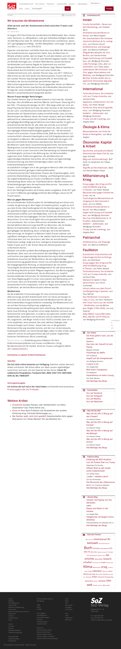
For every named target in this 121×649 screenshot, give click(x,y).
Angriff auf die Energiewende (99, 358)
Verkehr (95, 585)
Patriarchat (12, 609)
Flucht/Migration (14, 603)
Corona (96, 548)
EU (107, 552)
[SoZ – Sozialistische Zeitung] (11, 6)
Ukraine (102, 580)
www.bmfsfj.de (19, 349)
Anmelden (33, 645)
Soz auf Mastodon (94, 401)
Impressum (69, 618)
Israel (103, 562)
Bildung (11, 601)
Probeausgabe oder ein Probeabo (23, 389)
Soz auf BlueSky (93, 398)
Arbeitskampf (100, 539)
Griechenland (96, 562)
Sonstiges (68, 607)
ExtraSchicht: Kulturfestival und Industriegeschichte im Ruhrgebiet (97, 257)
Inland (11, 599)
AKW (38, 605)
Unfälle (39, 609)
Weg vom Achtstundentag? (95, 159)
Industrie (40, 620)
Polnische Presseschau (106, 577)
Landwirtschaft (42, 624)
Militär (110, 571)
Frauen (99, 555)
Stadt (10, 620)
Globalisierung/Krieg (15, 633)
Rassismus (89, 581)
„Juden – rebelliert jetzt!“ (97, 476)
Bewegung (40, 601)
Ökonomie (99, 574)
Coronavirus (104, 548)
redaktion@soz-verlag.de (104, 620)
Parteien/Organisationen (45, 599)
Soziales (10, 15)
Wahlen (100, 585)
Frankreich (93, 555)
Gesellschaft (13, 605)
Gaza (103, 555)
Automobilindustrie (104, 543)
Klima (87, 566)
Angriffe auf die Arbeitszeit (95, 167)
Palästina (106, 574)
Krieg (104, 567)
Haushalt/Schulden (43, 617)
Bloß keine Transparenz (96, 369)
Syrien (96, 581)
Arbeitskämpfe (13, 637)
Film (88, 555)
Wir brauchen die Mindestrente (25, 20)
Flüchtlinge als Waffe (95, 352)
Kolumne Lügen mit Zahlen (45, 636)
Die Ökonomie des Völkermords (100, 482)
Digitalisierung (101, 552)
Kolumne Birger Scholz (44, 630)
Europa (110, 552)
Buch (88, 547)
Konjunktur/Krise (42, 622)
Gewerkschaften (14, 639)
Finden (109, 8)
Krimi (67, 601)
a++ (112, 328)
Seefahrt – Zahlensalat (93, 113)
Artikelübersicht (26, 4)
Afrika (10, 624)
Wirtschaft (106, 585)
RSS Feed (68, 620)
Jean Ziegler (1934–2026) (94, 308)
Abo (66, 613)
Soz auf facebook (94, 393)
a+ (112, 325)
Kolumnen (40, 628)
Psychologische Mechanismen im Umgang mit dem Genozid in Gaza (98, 201)
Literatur (97, 570)
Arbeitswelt (12, 641)
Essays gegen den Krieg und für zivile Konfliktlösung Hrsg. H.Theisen (97, 187)
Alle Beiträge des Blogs (96, 381)
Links (67, 616)
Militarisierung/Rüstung (16, 607)
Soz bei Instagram (94, 396)
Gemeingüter (41, 613)
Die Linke (94, 552)
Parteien (88, 577)
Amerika (90, 539)
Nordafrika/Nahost (15, 630)
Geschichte (69, 605)
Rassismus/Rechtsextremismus (19, 612)
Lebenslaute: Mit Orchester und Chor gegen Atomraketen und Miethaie (97, 72)
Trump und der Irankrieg (94, 119)
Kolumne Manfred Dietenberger (47, 638)
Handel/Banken (42, 615)
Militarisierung (89, 574)
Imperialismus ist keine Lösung (100, 375)
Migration (105, 571)
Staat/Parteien (13, 618)
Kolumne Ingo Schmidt (44, 634)
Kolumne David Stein (43, 632)
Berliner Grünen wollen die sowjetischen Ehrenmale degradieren (97, 81)
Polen (94, 576)
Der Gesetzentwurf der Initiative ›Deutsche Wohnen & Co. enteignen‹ (98, 41)
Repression (12, 614)
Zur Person (68, 609)
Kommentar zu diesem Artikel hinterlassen (26, 355)
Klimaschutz (97, 567)
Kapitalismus (109, 562)
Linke (90, 571)
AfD (87, 539)
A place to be (92, 364)
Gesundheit (99, 559)
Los (67, 8)
